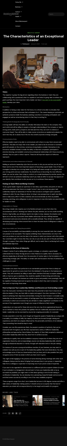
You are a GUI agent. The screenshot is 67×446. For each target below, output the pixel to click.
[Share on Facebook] (12, 413)
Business (18, 7)
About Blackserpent (21, 21)
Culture (17, 12)
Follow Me (18, 2)
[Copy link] (20, 413)
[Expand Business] (22, 7)
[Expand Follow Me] (22, 2)
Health (17, 16)
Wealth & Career (33, 32)
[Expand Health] (20, 16)
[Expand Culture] (21, 11)
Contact (17, 26)
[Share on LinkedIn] (16, 413)
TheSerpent (25, 44)
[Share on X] (9, 413)
